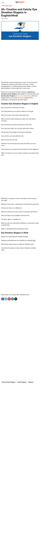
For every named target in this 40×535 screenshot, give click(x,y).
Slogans (30, 382)
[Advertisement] (20, 61)
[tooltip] (2, 298)
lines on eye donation (23, 96)
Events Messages (6, 6)
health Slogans (21, 382)
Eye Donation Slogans (8, 382)
